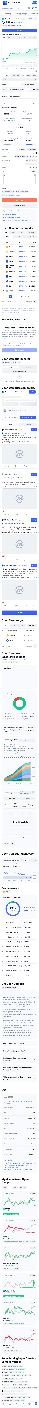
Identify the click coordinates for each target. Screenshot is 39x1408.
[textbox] (22, 412)
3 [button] (17, 296)
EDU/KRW (21, 271)
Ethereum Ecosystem (22, 191)
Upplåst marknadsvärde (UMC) (13, 754)
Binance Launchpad (8, 191)
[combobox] (19, 79)
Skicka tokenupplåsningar (12, 217)
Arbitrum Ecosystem (8, 195)
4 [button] (21, 296)
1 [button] (10, 296)
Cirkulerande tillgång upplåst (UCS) (12, 758)
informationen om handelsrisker (13, 345)
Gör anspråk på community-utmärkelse (16, 220)
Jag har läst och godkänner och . (19, 344)
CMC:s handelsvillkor (26, 344)
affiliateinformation (15, 312)
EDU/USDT (22, 251)
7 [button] (28, 296)
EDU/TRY (21, 247)
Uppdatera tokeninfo (11, 214)
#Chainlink (7, 478)
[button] (6, 296)
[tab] (24, 75)
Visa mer (34, 397)
